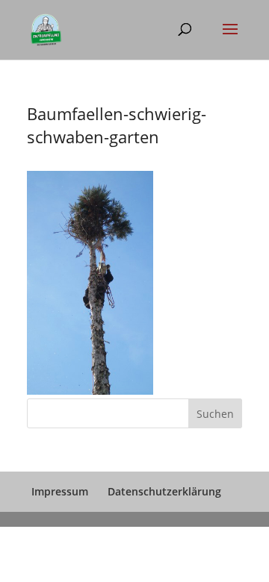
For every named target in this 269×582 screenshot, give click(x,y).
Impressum (59, 491)
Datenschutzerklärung (164, 491)
